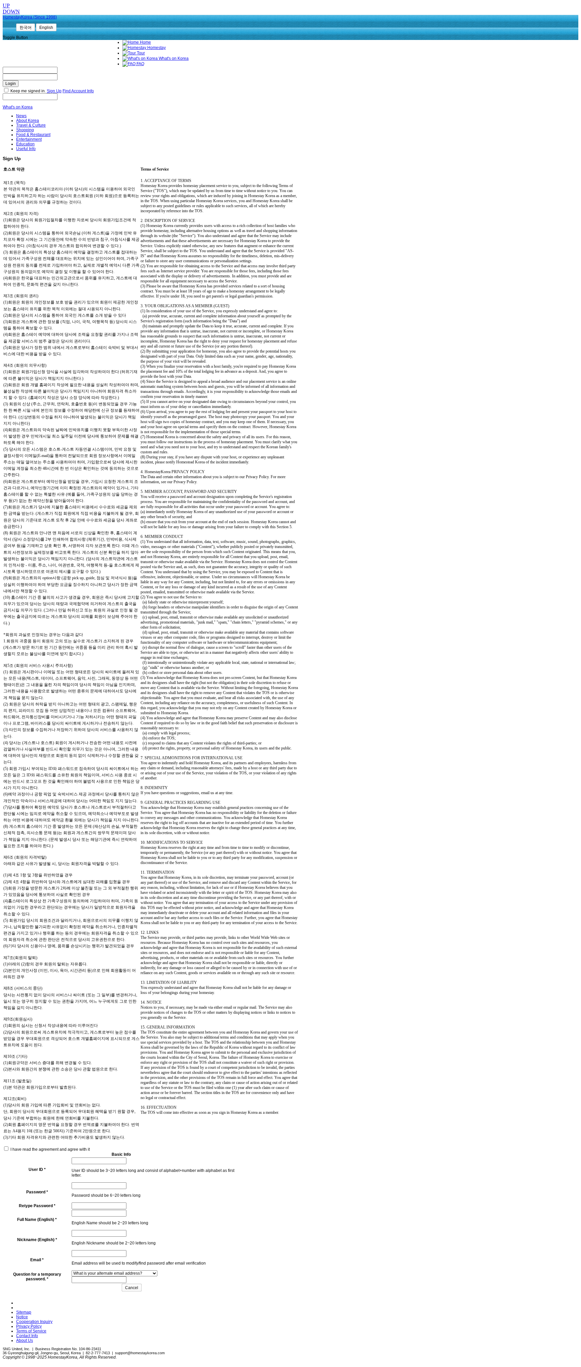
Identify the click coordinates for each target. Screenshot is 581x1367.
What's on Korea (18, 107)
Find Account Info (78, 91)
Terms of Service (31, 1331)
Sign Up (54, 91)
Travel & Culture (31, 125)
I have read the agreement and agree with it (50, 1149)
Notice (22, 1317)
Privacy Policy (29, 1326)
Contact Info (27, 1335)
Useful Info (26, 148)
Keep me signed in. (28, 91)
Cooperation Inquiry (34, 1321)
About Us (24, 1340)
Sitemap (23, 1312)
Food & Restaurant (33, 134)
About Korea (27, 120)
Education (25, 144)
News (21, 115)
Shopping (25, 130)
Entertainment (29, 139)
